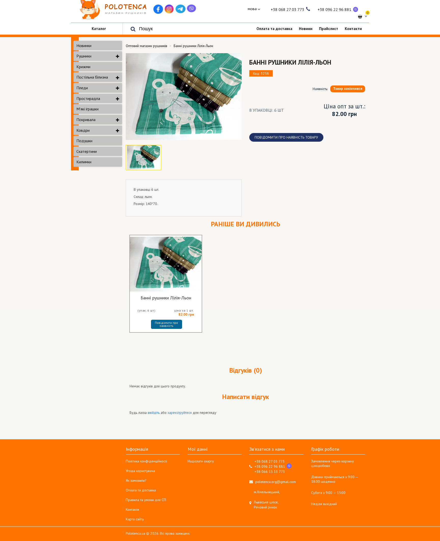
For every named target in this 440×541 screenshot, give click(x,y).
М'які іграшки (87, 108)
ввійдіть (154, 412)
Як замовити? (136, 480)
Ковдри (83, 130)
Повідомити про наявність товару (286, 137)
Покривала (85, 119)
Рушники (83, 56)
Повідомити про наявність (167, 324)
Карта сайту (135, 519)
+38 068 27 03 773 (287, 9)
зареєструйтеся (180, 412)
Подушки (84, 140)
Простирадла (88, 98)
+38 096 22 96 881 (334, 9)
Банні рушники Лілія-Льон (166, 298)
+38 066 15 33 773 (270, 471)
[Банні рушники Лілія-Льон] (184, 96)
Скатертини (86, 151)
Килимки (83, 161)
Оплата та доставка (141, 490)
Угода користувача (140, 471)
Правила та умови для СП (146, 500)
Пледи (82, 87)
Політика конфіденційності (146, 461)
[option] (184, 96)
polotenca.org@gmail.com (275, 481)
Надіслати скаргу (201, 461)
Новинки (83, 45)
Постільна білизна (92, 77)
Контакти (132, 509)
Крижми (83, 66)
